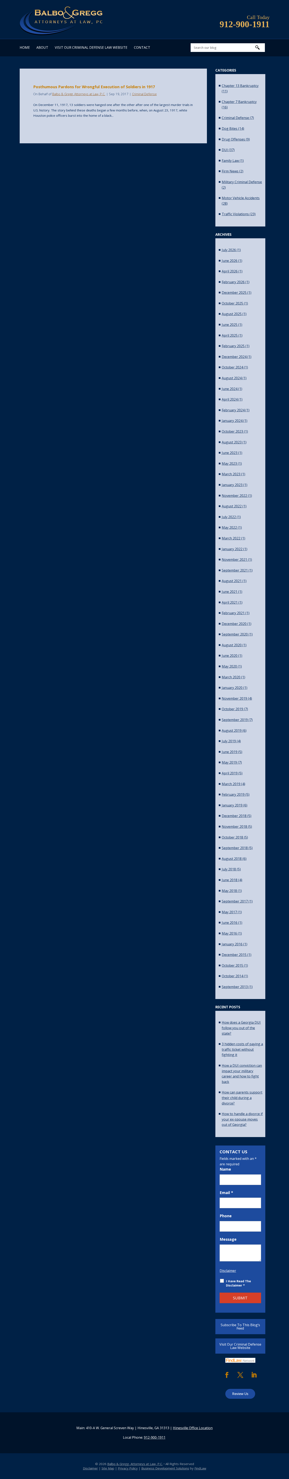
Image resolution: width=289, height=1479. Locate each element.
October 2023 (232, 431)
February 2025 (233, 346)
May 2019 (229, 762)
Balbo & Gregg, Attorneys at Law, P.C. (78, 94)
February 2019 (233, 794)
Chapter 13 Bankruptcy (240, 85)
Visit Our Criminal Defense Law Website (91, 47)
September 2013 (235, 986)
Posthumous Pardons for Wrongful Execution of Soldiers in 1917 (94, 86)
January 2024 (232, 420)
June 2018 (229, 880)
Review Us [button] (240, 1393)
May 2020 (229, 666)
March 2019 (231, 784)
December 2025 (234, 292)
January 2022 (232, 549)
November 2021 (234, 559)
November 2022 (234, 495)
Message (228, 1239)
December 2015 (234, 954)
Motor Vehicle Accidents (241, 198)
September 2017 (235, 901)
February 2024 (233, 410)
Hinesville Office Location (193, 1428)
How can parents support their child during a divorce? (242, 1097)
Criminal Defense (144, 94)
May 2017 (229, 912)
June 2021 (229, 591)
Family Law (230, 160)
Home (25, 47)
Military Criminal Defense (242, 182)
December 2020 (234, 623)
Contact (142, 47)
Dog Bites (229, 128)
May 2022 (229, 527)
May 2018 (229, 890)
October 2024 (232, 367)
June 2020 (229, 655)
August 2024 (232, 378)
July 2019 (229, 741)
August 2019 (232, 730)
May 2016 (229, 933)
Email (226, 1192)
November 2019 (234, 698)
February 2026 (233, 282)
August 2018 (232, 858)
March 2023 (231, 474)
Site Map (108, 1468)
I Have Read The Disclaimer (238, 1283)
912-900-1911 (245, 24)
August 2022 (232, 506)
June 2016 (229, 922)
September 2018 (235, 848)
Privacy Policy (128, 1468)
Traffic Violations (235, 214)
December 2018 (234, 815)
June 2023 (229, 452)
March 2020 (231, 677)
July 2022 (229, 517)
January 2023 (232, 485)
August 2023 (232, 442)
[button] (285, 1448)
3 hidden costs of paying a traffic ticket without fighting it (242, 1049)
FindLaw (200, 1468)
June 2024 (229, 388)
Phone (226, 1215)
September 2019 (235, 719)
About (42, 47)
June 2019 (229, 752)
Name (225, 1169)
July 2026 (229, 250)
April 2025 (230, 335)
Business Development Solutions (165, 1468)
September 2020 (235, 634)
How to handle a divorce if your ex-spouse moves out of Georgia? (242, 1119)
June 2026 (229, 260)
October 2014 (232, 976)
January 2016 (232, 944)
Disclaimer (228, 1270)
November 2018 (234, 826)
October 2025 (232, 303)
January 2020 (232, 687)
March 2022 (231, 538)
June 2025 (229, 324)
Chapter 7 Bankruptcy (239, 101)
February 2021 (233, 613)
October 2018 (232, 837)
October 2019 (232, 709)
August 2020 (232, 645)
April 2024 (230, 399)
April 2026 (230, 271)
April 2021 (230, 602)
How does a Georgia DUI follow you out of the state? (241, 1028)
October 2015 (232, 965)
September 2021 (235, 570)
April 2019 (230, 773)
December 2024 (234, 356)
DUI (225, 150)
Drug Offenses (233, 139)
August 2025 (232, 314)
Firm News (230, 171)
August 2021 (232, 581)
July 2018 (229, 869)
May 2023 (229, 463)
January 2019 (232, 805)
